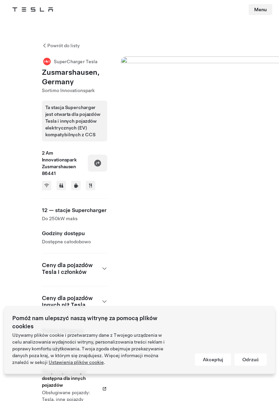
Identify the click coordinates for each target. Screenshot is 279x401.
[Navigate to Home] (33, 9)
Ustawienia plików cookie (76, 362)
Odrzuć (250, 359)
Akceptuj (213, 359)
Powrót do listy (63, 45)
